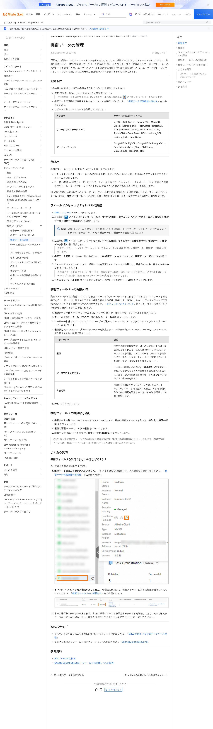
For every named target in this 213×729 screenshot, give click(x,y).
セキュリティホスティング (120, 303)
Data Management (29, 22)
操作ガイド (88, 36)
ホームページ (56, 36)
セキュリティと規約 (104, 36)
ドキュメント (10, 22)
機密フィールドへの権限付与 (87, 593)
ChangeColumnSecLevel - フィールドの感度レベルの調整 (84, 662)
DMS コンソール (62, 212)
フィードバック (114, 689)
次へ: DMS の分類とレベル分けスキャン (144, 674)
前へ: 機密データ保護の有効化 (69, 674)
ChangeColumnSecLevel (135, 641)
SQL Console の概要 (65, 658)
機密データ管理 (122, 36)
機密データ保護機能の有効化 (143, 101)
